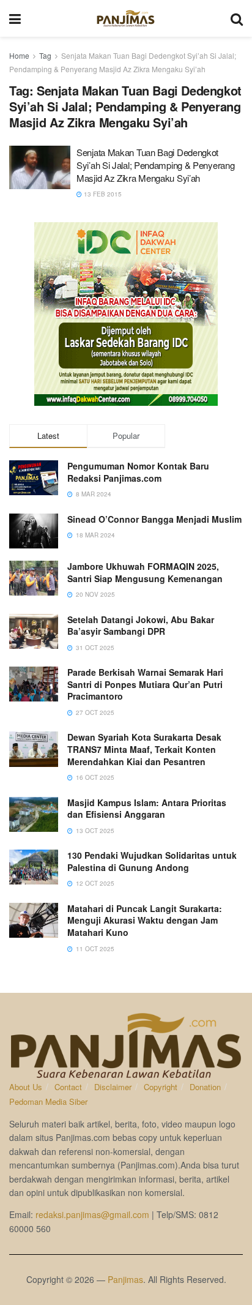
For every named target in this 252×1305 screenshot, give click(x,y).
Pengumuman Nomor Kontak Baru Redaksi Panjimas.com (138, 472)
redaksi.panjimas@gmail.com (92, 1214)
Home (19, 55)
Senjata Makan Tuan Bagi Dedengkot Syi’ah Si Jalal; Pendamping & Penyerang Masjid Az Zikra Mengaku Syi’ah (155, 165)
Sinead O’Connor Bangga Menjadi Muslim (154, 519)
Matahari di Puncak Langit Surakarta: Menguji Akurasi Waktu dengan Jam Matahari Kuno (144, 920)
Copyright (160, 1087)
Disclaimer (113, 1087)
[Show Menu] (15, 18)
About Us (25, 1087)
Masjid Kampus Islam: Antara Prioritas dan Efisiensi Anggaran (146, 808)
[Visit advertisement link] (126, 314)
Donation (205, 1087)
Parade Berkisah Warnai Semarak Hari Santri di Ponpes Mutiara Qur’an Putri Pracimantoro (145, 684)
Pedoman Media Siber (48, 1101)
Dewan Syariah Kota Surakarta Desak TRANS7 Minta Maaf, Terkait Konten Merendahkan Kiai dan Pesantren (144, 749)
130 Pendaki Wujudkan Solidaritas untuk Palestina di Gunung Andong (152, 861)
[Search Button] (237, 18)
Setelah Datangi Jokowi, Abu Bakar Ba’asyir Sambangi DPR (140, 625)
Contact (68, 1087)
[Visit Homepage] (126, 18)
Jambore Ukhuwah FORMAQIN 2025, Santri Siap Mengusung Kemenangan (145, 572)
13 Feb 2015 (102, 194)
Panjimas (125, 1279)
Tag (45, 55)
